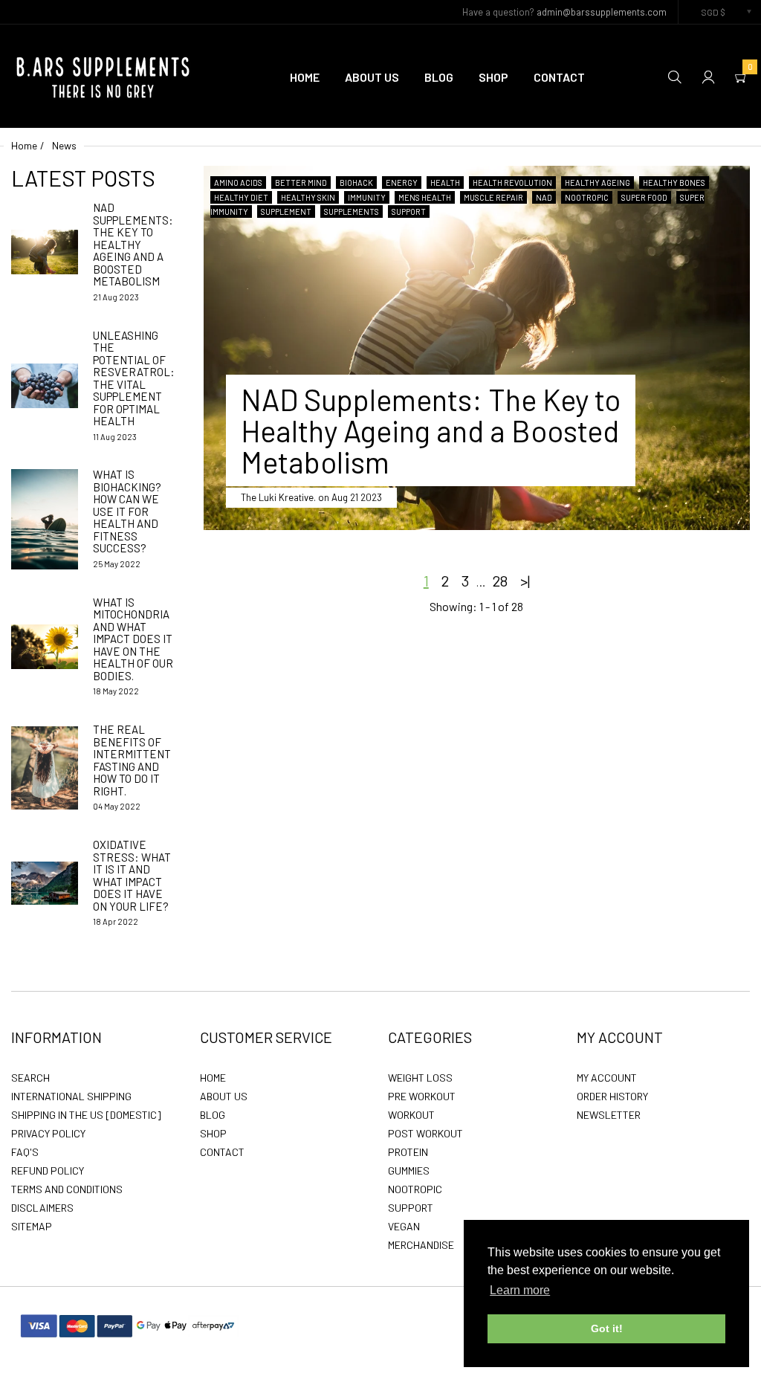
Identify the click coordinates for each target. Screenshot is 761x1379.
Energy (402, 182)
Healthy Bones (674, 182)
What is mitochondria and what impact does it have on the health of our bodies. (133, 639)
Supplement (286, 211)
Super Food (644, 197)
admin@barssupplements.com (602, 12)
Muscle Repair (493, 197)
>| (525, 581)
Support (409, 211)
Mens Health (424, 197)
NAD (544, 197)
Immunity (367, 197)
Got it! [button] (607, 1328)
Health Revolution (512, 182)
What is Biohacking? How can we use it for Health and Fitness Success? (127, 511)
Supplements (351, 211)
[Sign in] (708, 76)
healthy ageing (597, 182)
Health (445, 182)
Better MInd (301, 182)
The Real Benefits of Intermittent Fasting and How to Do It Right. (132, 760)
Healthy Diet (241, 197)
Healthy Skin (308, 197)
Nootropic (587, 197)
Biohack (356, 182)
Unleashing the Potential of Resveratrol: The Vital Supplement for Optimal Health (133, 378)
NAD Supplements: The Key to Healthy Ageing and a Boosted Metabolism (133, 244)
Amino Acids (238, 182)
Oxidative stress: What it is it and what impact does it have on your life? (132, 875)
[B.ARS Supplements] (104, 74)
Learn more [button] (520, 1290)
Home (24, 145)
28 (500, 581)
